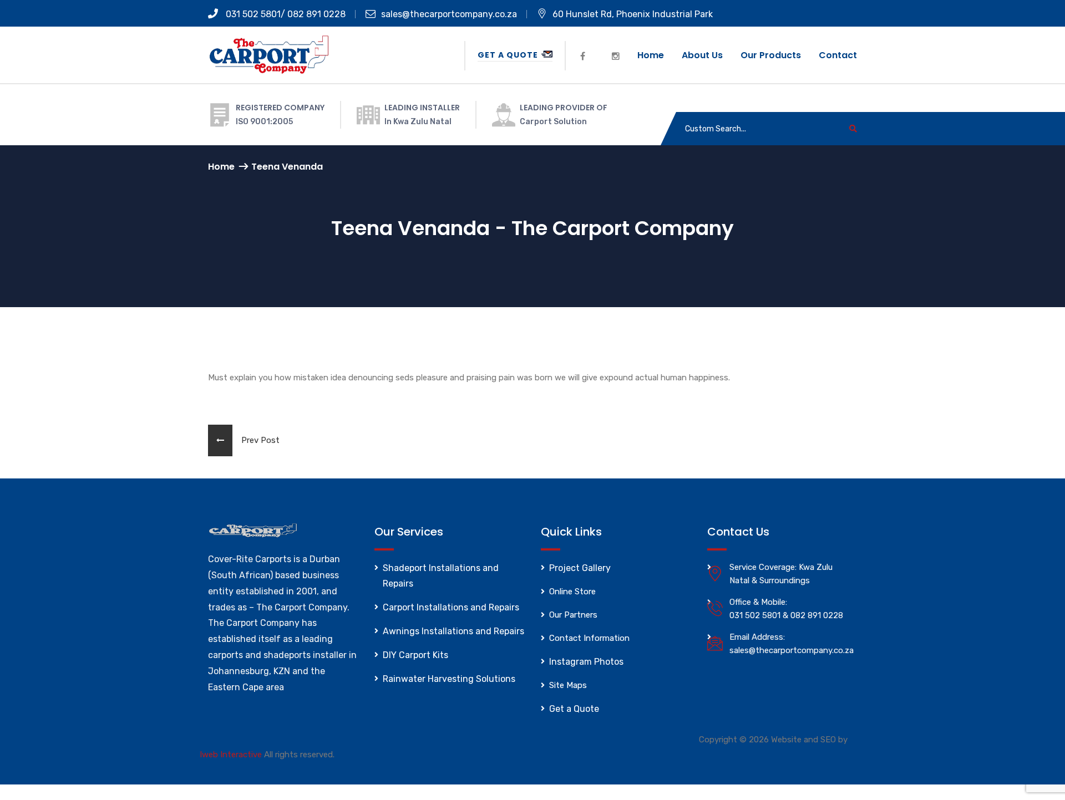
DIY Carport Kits (415, 655)
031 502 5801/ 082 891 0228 (285, 14)
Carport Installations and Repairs (451, 607)
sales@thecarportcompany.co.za (449, 14)
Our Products (771, 55)
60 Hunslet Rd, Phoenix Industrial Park (632, 14)
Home (650, 55)
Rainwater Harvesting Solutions (449, 679)
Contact (838, 55)
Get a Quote (509, 54)
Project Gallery (580, 568)
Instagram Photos (586, 661)
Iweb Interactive (231, 755)
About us (702, 55)
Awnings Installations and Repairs (453, 631)
